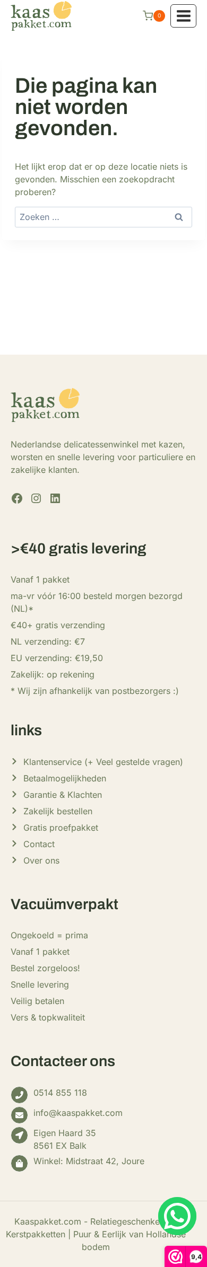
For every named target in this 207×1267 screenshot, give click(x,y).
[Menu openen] (183, 15)
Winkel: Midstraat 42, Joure (88, 1161)
